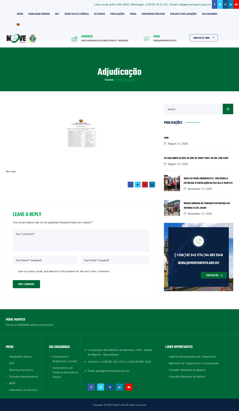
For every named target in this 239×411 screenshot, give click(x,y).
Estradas (99, 14)
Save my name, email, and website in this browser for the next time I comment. (64, 271)
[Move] (23, 38)
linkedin (231, 4)
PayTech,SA (119, 404)
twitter (220, 4)
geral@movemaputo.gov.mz (198, 263)
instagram (225, 4)
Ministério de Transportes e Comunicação (194, 363)
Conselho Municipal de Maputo (187, 370)
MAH (166, 138)
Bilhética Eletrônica (77, 14)
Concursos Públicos (153, 14)
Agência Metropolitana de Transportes (192, 356)
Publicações (117, 14)
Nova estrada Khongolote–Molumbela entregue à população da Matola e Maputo (208, 181)
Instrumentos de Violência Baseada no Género (65, 372)
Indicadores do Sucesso (23, 390)
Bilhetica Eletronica (21, 370)
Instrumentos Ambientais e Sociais (64, 359)
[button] (214, 275)
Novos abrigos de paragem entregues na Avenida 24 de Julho (207, 205)
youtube (236, 4)
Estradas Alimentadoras (23, 376)
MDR (12, 383)
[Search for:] (198, 109)
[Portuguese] (18, 24)
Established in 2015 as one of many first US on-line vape (196, 158)
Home (108, 79)
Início (20, 14)
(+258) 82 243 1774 (112, 361)
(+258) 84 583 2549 (138, 361)
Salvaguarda (209, 14)
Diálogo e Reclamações (183, 14)
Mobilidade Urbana (39, 14)
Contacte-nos (201, 38)
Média (133, 14)
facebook (214, 4)
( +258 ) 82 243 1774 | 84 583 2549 (199, 255)
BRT (57, 14)
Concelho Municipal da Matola (187, 376)
